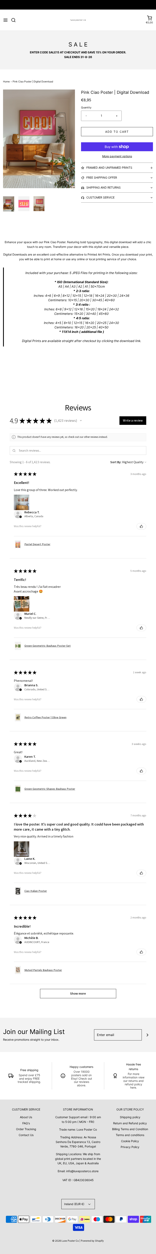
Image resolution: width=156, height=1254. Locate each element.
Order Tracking (26, 1129)
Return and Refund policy (130, 1123)
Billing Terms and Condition (130, 1129)
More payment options (117, 156)
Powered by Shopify (92, 1240)
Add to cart (117, 131)
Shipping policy (130, 1117)
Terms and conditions (130, 1135)
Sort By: (115, 462)
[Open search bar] (15, 20)
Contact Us (26, 1135)
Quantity (86, 107)
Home (6, 81)
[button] (8, 204)
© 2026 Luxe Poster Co (65, 1240)
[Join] (147, 1034)
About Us (26, 1117)
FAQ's (26, 1123)
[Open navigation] (5, 20)
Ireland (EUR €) (74, 1204)
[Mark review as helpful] (141, 526)
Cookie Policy (130, 1141)
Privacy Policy (130, 1147)
